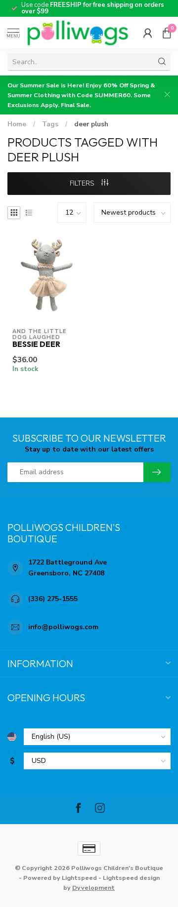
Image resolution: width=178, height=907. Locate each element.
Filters (83, 183)
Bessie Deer (36, 344)
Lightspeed (79, 877)
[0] (167, 32)
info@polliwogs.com (63, 627)
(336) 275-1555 (53, 599)
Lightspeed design (131, 877)
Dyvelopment (93, 887)
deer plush (91, 124)
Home (16, 124)
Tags (50, 124)
